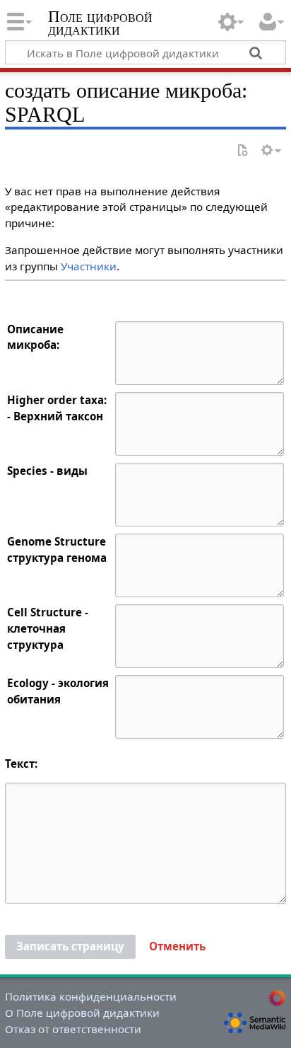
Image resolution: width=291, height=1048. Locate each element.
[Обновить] (242, 151)
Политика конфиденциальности (91, 996)
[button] (177, 947)
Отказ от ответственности (73, 1029)
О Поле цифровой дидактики (82, 1013)
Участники (89, 266)
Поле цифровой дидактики (100, 24)
